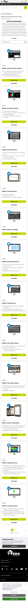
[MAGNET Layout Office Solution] (14, 330)
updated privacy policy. (7, 589)
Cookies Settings (14, 592)
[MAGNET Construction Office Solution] (14, 55)
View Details (14, 83)
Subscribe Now (14, 546)
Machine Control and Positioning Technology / (11, 16)
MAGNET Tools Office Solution (10, 506)
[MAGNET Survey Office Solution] (14, 95)
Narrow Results (5, 42)
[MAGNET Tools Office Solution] (14, 493)
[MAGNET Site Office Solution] (14, 136)
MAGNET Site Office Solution (9, 149)
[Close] (25, 584)
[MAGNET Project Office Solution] (14, 370)
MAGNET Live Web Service (9, 303)
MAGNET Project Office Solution (10, 383)
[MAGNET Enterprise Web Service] (14, 248)
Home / (2, 13)
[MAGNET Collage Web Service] (14, 450)
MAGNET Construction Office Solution (12, 68)
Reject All (14, 595)
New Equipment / (9, 13)
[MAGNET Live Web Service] (14, 290)
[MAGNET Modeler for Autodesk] (14, 216)
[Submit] (25, 7)
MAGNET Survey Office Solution (10, 108)
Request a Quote (14, 80)
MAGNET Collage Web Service (9, 463)
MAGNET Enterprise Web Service (10, 261)
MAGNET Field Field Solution (9, 191)
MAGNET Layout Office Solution (10, 343)
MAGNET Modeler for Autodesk (10, 229)
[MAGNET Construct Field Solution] (14, 410)
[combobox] (14, 7)
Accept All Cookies (14, 598)
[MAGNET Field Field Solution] (14, 178)
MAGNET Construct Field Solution (10, 423)
